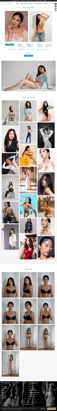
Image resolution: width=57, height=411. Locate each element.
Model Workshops (32, 394)
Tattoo (16, 392)
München (3, 392)
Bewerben (23, 0)
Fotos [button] (26, 55)
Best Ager (17, 388)
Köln (2, 390)
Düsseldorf (4, 388)
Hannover (3, 394)
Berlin (2, 384)
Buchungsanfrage (15, 0)
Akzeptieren (51, 408)
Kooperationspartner (33, 392)
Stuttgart (3, 396)
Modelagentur (24, 3)
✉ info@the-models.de (38, 0)
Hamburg (3, 386)
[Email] (56, 6)
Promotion (31, 386)
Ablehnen (43, 408)
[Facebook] (56, 9)
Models (17, 3)
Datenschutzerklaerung (18, 409)
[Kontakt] (56, 4)
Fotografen (31, 396)
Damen (16, 384)
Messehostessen (38, 3)
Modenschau (18, 396)
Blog (51, 3)
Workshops (45, 3)
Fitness (16, 394)
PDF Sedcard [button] (9, 44)
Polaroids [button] (30, 55)
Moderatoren (31, 3)
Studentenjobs (32, 390)
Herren (16, 386)
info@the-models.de (49, 388)
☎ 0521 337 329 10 (30, 0)
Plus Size (17, 390)
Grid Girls (30, 384)
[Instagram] (56, 11)
